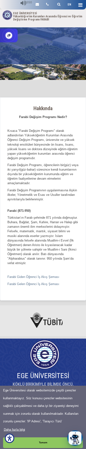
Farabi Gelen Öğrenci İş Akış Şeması (33, 284)
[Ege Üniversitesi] (58, 3)
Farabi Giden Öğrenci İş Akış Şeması (33, 277)
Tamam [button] (43, 442)
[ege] (37, 3)
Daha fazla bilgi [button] (14, 429)
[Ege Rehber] (47, 3)
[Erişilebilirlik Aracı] (9, 438)
